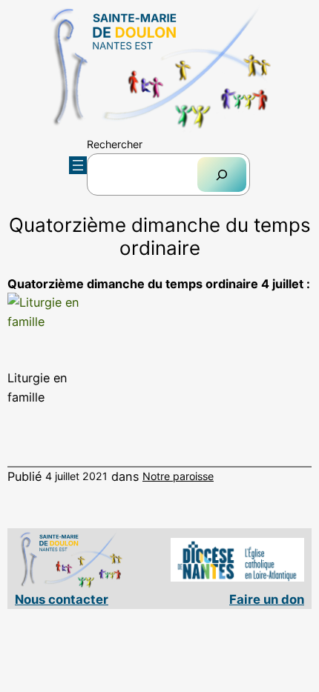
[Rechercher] (221, 174)
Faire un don (266, 599)
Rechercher (114, 144)
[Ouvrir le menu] (78, 165)
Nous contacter (61, 599)
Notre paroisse (178, 476)
